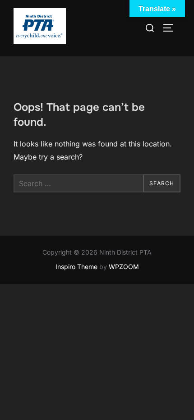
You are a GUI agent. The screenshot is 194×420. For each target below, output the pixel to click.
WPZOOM (124, 266)
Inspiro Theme (76, 266)
